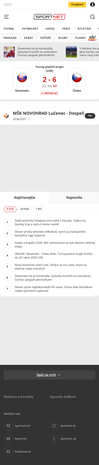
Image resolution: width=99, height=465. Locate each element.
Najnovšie (74, 197)
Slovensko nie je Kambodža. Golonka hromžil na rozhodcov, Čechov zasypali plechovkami (37, 52)
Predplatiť (77, 4)
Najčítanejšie (24, 197)
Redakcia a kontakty (19, 396)
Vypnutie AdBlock (63, 396)
